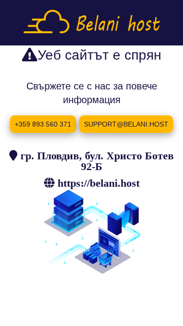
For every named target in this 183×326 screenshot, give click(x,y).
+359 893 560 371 (43, 124)
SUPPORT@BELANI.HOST (126, 124)
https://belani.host (99, 182)
